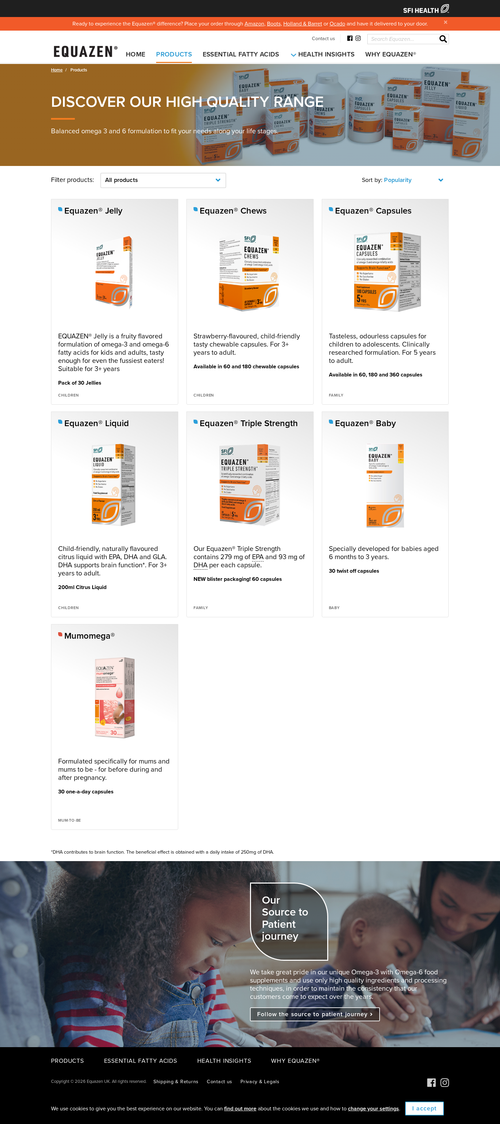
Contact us (323, 38)
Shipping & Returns (176, 1082)
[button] (163, 180)
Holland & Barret (302, 23)
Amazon (254, 23)
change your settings (373, 1108)
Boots (274, 23)
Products (174, 54)
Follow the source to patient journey (313, 1014)
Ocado (337, 23)
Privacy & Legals (260, 1082)
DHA (200, 565)
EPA (258, 557)
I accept (424, 1108)
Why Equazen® (390, 54)
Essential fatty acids (241, 54)
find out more (240, 1108)
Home (135, 54)
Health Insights (326, 54)
